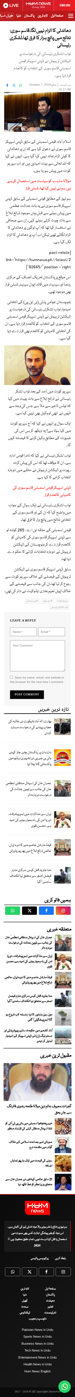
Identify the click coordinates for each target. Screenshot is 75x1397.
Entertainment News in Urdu (37, 1357)
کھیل (25, 1301)
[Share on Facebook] (7, 85)
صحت (24, 1307)
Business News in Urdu (37, 1343)
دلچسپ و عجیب (37, 1319)
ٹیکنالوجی (25, 1313)
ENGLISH (65, 5)
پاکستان (29, 15)
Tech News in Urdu (37, 1350)
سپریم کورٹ (63, 601)
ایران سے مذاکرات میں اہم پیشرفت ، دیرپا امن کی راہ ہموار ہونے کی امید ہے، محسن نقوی (29, 820)
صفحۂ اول (57, 15)
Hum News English (37, 1371)
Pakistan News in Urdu (37, 1329)
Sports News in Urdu (37, 1336)
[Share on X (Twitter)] (14, 85)
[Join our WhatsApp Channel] (64, 1386)
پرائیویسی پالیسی (40, 1258)
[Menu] (70, 17)
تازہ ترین (43, 15)
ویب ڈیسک (65, 85)
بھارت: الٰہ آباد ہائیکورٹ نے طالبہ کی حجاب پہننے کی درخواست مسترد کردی (29, 727)
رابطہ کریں (60, 1258)
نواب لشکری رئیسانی (59, 607)
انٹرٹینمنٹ (50, 1313)
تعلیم (50, 1307)
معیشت (50, 1301)
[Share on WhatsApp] (21, 85)
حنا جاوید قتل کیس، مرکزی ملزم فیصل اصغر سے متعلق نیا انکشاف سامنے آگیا (30, 876)
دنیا (18, 15)
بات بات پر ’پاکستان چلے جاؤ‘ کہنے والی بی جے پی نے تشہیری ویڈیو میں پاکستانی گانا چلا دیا (30, 758)
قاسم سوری (47, 601)
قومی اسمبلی (32, 601)
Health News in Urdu (38, 1364)
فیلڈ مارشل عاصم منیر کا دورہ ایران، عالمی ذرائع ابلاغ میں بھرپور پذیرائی (29, 848)
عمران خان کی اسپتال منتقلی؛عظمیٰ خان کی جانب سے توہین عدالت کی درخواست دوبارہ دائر (28, 789)
